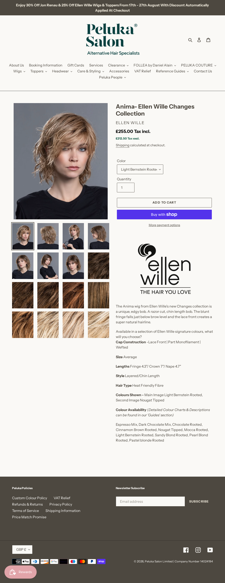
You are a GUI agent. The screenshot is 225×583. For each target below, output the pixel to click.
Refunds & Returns (27, 504)
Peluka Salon (153, 561)
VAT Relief (62, 498)
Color (121, 161)
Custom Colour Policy (29, 498)
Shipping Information (62, 510)
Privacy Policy (60, 504)
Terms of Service (25, 510)
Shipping (122, 145)
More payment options (164, 225)
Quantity (124, 179)
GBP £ (21, 549)
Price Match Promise (29, 517)
